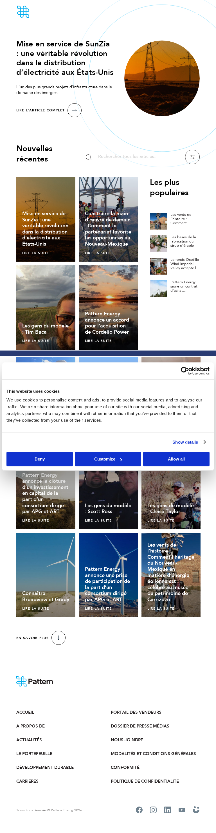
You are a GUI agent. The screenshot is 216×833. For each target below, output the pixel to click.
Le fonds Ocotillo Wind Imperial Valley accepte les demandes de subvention (185, 268)
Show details (185, 442)
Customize (104, 459)
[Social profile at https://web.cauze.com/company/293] (196, 810)
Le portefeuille (34, 753)
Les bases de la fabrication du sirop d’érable (183, 241)
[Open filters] (192, 157)
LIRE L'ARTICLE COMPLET (40, 110)
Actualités (29, 739)
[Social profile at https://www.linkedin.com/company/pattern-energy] (167, 811)
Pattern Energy (39, 12)
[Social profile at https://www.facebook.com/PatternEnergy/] (139, 811)
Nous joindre (127, 739)
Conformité (125, 767)
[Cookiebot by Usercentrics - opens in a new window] (185, 371)
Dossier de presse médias (140, 726)
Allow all (176, 459)
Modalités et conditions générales (153, 753)
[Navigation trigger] (196, 12)
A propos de (30, 726)
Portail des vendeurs (136, 712)
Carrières (27, 781)
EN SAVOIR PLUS (32, 638)
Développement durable (45, 767)
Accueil (25, 712)
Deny (40, 459)
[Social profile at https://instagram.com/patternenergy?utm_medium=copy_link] (153, 811)
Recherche (88, 157)
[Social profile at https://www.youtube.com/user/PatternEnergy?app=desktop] (182, 810)
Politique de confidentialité (145, 781)
